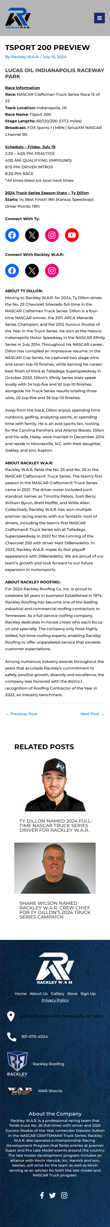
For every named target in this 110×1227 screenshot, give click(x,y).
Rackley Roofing (48, 1064)
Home (21, 993)
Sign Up (88, 993)
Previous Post (21, 714)
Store (72, 993)
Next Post (92, 714)
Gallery (57, 993)
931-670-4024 (34, 1036)
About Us (39, 993)
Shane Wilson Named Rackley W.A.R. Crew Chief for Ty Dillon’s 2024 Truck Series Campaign (55, 910)
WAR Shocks (50, 1090)
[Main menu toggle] (99, 18)
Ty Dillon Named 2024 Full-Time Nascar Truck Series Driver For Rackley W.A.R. (56, 825)
